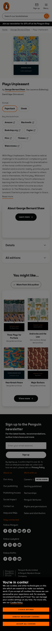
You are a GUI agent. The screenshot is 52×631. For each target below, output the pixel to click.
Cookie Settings (26, 609)
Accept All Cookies (26, 624)
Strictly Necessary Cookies (26, 617)
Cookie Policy (16, 602)
